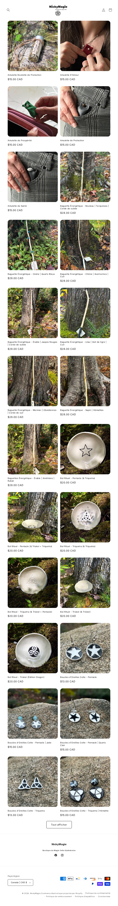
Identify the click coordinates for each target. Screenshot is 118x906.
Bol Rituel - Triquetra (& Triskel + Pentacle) (30, 612)
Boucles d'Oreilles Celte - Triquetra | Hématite (84, 810)
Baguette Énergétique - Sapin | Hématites (82, 410)
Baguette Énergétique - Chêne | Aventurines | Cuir (84, 275)
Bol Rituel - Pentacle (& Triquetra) (77, 478)
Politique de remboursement (59, 896)
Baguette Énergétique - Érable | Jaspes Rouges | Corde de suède (32, 343)
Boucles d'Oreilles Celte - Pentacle (78, 677)
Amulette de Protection (72, 140)
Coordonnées (104, 896)
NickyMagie (35, 893)
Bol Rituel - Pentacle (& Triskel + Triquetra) (30, 546)
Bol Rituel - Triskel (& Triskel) (75, 612)
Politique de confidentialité (97, 893)
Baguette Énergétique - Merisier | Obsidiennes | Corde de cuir (32, 411)
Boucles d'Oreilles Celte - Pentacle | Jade (29, 742)
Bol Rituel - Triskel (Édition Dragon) (26, 677)
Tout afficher (59, 824)
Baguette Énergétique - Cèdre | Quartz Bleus (31, 274)
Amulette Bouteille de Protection (24, 75)
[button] (8, 10)
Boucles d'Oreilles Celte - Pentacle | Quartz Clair (83, 743)
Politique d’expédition (85, 896)
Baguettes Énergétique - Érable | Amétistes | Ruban (31, 479)
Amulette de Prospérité (20, 140)
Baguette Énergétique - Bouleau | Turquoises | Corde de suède (84, 207)
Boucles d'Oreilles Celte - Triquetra (26, 810)
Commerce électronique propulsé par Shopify (61, 893)
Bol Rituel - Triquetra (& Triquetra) (78, 546)
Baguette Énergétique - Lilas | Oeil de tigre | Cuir (83, 343)
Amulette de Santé (17, 206)
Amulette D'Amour (69, 75)
